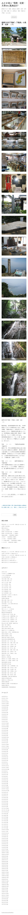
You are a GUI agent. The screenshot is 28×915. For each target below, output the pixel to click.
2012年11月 (4, 788)
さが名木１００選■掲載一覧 (8, 573)
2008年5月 (4, 884)
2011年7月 (4, 817)
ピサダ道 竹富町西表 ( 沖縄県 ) (9, 538)
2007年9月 (4, 898)
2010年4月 (4, 843)
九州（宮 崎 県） (5, 584)
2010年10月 (4, 833)
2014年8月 (4, 751)
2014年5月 (4, 756)
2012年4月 (4, 801)
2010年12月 (4, 829)
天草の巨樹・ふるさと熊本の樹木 (9, 603)
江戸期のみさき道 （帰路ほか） (8, 618)
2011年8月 (4, 815)
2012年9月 (4, 792)
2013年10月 (4, 769)
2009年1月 (4, 870)
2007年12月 (4, 893)
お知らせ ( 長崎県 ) (6, 529)
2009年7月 (4, 859)
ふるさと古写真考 (5, 575)
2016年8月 (4, 709)
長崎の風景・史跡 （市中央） (8, 667)
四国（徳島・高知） (6, 600)
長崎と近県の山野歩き (6, 628)
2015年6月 (4, 733)
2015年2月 (4, 740)
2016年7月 (4, 710)
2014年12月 (4, 744)
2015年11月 (4, 725)
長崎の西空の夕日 (5, 664)
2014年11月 (4, 746)
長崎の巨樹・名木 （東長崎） (8, 646)
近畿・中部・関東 (5, 625)
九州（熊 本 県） (5, 587)
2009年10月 (4, 854)
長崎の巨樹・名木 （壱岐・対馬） (9, 642)
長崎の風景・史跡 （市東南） (8, 671)
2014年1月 (4, 764)
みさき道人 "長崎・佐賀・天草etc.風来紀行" (14, 4)
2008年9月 (4, 877)
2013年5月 (4, 778)
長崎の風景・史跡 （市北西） (8, 669)
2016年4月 (4, 716)
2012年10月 (4, 790)
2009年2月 (4, 868)
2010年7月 (4, 838)
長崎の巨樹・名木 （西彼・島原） (9, 649)
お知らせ (3, 571)
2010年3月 (4, 845)
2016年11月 (4, 703)
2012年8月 (4, 794)
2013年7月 (4, 774)
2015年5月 (4, 735)
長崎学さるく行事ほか (6, 680)
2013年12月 (4, 765)
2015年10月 (4, 726)
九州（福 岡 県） (5, 589)
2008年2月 (4, 890)
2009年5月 (4, 863)
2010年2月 (4, 847)
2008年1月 (4, 891)
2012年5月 (4, 799)
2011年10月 (4, 811)
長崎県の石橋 (4, 685)
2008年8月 (4, 879)
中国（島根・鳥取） (6, 579)
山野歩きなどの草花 (6, 610)
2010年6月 (4, 840)
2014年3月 (4, 760)
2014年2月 (4, 762)
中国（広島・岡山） (6, 580)
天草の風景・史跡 (5, 607)
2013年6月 (4, 776)
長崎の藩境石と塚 (5, 662)
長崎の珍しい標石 (5, 657)
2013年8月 (4, 772)
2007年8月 (4, 900)
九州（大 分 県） (5, 582)
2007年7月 (4, 902)
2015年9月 (4, 728)
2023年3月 (4, 696)
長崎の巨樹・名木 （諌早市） (8, 651)
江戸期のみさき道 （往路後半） (8, 621)
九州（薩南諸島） (5, 591)
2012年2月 (4, 804)
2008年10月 (4, 875)
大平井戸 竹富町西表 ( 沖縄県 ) (9, 537)
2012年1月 (4, 806)
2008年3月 (4, 888)
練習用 (21, 494)
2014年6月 (4, 755)
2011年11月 (4, 810)
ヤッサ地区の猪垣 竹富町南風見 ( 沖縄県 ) (11, 540)
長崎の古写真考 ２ (6, 635)
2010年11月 (4, 831)
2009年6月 (4, 861)
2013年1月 (4, 785)
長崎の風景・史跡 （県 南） (8, 674)
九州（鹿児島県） (12, 494)
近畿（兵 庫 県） (5, 626)
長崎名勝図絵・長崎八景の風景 (8, 676)
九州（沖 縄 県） (5, 586)
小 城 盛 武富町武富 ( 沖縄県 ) (9, 542)
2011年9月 (4, 813)
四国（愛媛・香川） (6, 602)
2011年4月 (4, 822)
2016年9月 (4, 707)
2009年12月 (4, 851)
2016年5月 (4, 714)
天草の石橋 (4, 605)
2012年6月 (4, 797)
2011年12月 (4, 808)
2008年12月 (4, 872)
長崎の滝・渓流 (5, 655)
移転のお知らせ (5, 528)
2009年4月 (4, 865)
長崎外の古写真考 (5, 678)
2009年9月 (4, 856)
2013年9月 (4, 771)
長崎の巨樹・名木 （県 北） (8, 648)
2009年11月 (4, 852)
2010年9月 (4, 835)
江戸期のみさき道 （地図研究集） (9, 616)
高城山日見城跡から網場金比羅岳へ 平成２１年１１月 (20, 507)
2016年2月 (4, 719)
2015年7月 (4, 732)
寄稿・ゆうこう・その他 (7, 609)
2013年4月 (4, 780)
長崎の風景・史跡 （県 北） (8, 673)
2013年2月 (4, 783)
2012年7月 (4, 795)
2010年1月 (4, 849)
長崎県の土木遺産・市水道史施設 (9, 683)
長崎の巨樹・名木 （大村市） (8, 644)
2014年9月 (4, 749)
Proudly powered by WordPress (7, 912)
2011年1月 (4, 827)
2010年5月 (4, 842)
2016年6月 (4, 712)
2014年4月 (4, 758)
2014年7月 (4, 753)
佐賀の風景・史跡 (5, 596)
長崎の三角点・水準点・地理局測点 (9, 632)
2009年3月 (4, 866)
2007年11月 (4, 895)
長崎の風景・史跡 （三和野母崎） (9, 665)
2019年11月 (4, 698)
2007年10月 (4, 897)
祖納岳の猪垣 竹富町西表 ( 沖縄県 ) (10, 535)
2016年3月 (4, 717)
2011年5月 (4, 820)
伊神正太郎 (12, 560)
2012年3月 (4, 803)
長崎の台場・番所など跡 (7, 637)
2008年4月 (4, 886)
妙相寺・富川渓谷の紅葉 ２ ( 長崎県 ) (10, 531)
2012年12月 (4, 787)
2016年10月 (4, 705)
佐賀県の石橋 (4, 598)
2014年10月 (4, 748)
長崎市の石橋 (4, 681)
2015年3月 (4, 739)
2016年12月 (4, 701)
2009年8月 (4, 858)
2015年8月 (4, 730)
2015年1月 (4, 742)
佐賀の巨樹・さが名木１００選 (8, 594)
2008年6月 (4, 882)
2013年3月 (4, 781)
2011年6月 (4, 819)
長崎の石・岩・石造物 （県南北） (9, 658)
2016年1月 (4, 721)
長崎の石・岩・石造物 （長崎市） (9, 660)
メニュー (14, 17)
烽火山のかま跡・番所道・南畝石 (9, 623)
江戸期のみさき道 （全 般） (8, 614)
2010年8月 (4, 836)
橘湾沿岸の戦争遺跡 (6, 612)
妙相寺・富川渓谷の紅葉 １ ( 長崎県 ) (10, 533)
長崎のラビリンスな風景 (7, 630)
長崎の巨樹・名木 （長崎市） (8, 653)
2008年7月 (4, 881)
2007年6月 (4, 904)
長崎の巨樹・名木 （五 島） (8, 641)
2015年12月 (4, 723)
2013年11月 (4, 767)
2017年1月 (4, 700)
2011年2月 (4, 826)
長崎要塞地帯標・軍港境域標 (8, 687)
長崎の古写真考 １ (6, 634)
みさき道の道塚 (5, 577)
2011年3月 (4, 824)
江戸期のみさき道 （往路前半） (8, 619)
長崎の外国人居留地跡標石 (7, 639)
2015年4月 (4, 737)
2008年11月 (4, 874)
